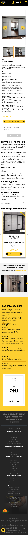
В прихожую (14, 449)
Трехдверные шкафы (14, 489)
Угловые (14, 439)
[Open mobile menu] (26, 2)
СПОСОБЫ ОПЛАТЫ (14, 502)
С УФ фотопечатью (14, 462)
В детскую (14, 454)
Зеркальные (14, 459)
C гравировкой (14, 474)
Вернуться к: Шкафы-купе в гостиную (12, 128)
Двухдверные (14, 478)
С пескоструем (14, 460)
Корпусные (14, 437)
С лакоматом (14, 468)
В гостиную (14, 453)
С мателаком (14, 472)
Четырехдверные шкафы (14, 491)
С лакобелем (14, 466)
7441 (14, 390)
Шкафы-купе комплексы (14, 441)
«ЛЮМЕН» (10, 135)
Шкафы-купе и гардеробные (14, 443)
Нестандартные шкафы (14, 493)
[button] (23, 28)
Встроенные (14, 434)
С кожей (14, 470)
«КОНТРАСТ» (14, 238)
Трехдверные (14, 480)
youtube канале (20, 270)
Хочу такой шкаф (14, 121)
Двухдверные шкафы (14, 487)
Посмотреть (14, 254)
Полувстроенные (14, 436)
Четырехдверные (14, 481)
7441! (21, 417)
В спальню (14, 451)
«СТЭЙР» (17, 135)
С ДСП (14, 464)
